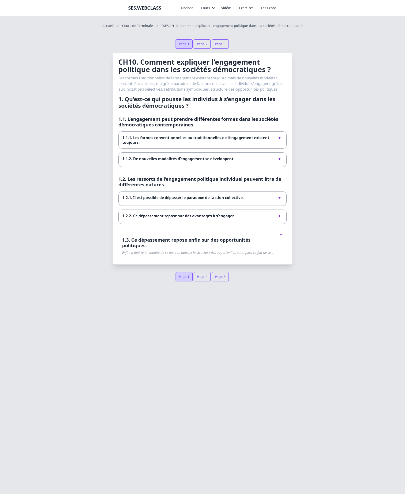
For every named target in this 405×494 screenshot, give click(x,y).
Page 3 (220, 44)
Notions (187, 8)
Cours (205, 8)
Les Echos (268, 8)
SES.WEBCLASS (144, 8)
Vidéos (226, 8)
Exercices (246, 8)
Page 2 (202, 44)
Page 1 (184, 44)
